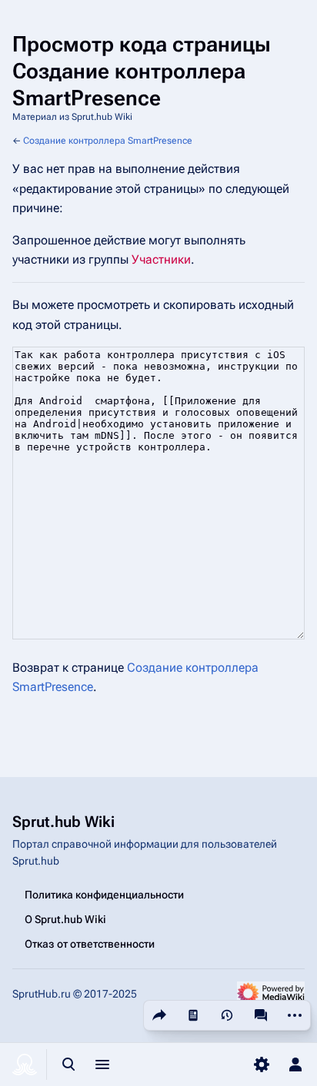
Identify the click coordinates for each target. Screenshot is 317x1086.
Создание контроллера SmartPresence (107, 140)
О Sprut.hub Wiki (65, 919)
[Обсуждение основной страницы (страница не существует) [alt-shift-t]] (260, 1015)
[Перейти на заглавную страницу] (24, 1064)
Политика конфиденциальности (104, 894)
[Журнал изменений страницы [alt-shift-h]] (227, 1015)
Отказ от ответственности (90, 944)
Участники (161, 259)
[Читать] (193, 1015)
